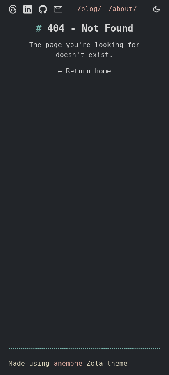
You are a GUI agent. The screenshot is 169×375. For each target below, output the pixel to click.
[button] (156, 9)
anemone (68, 363)
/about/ (122, 9)
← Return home (84, 71)
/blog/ (89, 9)
